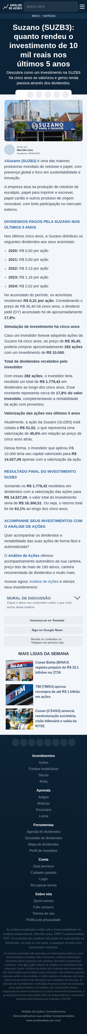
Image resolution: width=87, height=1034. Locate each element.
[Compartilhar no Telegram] (39, 95)
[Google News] (55, 742)
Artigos (43, 797)
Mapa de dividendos (43, 844)
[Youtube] (47, 742)
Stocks (43, 775)
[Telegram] (39, 742)
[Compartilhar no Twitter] (56, 95)
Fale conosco (43, 907)
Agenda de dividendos (43, 831)
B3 (25, 964)
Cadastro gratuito (43, 872)
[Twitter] (31, 742)
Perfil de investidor (43, 850)
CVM (31, 964)
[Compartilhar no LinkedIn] (65, 95)
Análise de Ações (43, 581)
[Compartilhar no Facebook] (48, 95)
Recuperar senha (44, 885)
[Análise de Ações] (12, 6)
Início (35, 16)
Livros (43, 816)
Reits (44, 781)
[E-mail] (71, 742)
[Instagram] (15, 742)
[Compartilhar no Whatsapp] (30, 95)
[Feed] (63, 742)
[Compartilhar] (21, 95)
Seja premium (43, 866)
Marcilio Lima (25, 150)
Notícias (49, 16)
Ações (43, 762)
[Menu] (82, 6)
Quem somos (43, 901)
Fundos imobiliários (43, 769)
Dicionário (43, 810)
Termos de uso (43, 913)
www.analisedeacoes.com (43, 1020)
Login (43, 879)
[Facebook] (23, 742)
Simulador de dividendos (43, 838)
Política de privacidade (43, 920)
